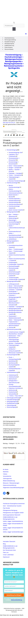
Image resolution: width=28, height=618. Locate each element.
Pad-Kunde (6, 508)
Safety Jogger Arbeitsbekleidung (13, 521)
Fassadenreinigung (10, 41)
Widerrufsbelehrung (9, 480)
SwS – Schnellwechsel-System (12, 506)
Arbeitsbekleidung (9, 38)
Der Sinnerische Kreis (9, 550)
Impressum (6, 557)
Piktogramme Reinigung (10, 510)
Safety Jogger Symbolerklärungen (13, 532)
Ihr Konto (5, 469)
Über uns (6, 552)
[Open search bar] (14, 23)
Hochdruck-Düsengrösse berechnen (14, 503)
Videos (5, 474)
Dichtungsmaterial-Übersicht (11, 515)
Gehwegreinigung (9, 43)
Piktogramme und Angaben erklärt (13, 512)
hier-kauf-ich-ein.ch (9, 122)
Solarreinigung (8, 47)
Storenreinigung (9, 49)
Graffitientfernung (9, 45)
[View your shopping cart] (26, 34)
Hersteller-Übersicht (9, 541)
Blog (4, 544)
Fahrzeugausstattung (10, 39)
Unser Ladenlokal (8, 554)
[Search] (14, 29)
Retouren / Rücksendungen (11, 483)
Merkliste (5, 471)
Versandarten (7, 476)
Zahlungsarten (7, 478)
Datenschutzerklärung (9, 485)
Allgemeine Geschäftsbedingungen (13, 487)
